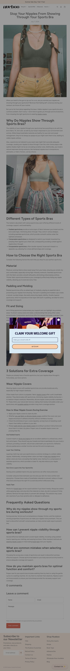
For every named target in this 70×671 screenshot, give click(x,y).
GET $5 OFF (35, 346)
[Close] (59, 320)
